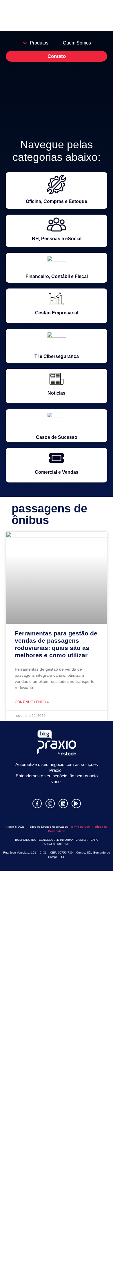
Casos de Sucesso (56, 437)
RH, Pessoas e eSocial (56, 238)
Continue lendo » (32, 702)
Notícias (56, 393)
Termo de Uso (80, 826)
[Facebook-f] (37, 803)
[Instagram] (50, 803)
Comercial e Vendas (57, 472)
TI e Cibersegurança (56, 356)
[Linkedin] (63, 803)
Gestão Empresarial (56, 312)
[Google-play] (76, 803)
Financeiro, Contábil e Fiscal (56, 276)
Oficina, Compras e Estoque (56, 201)
